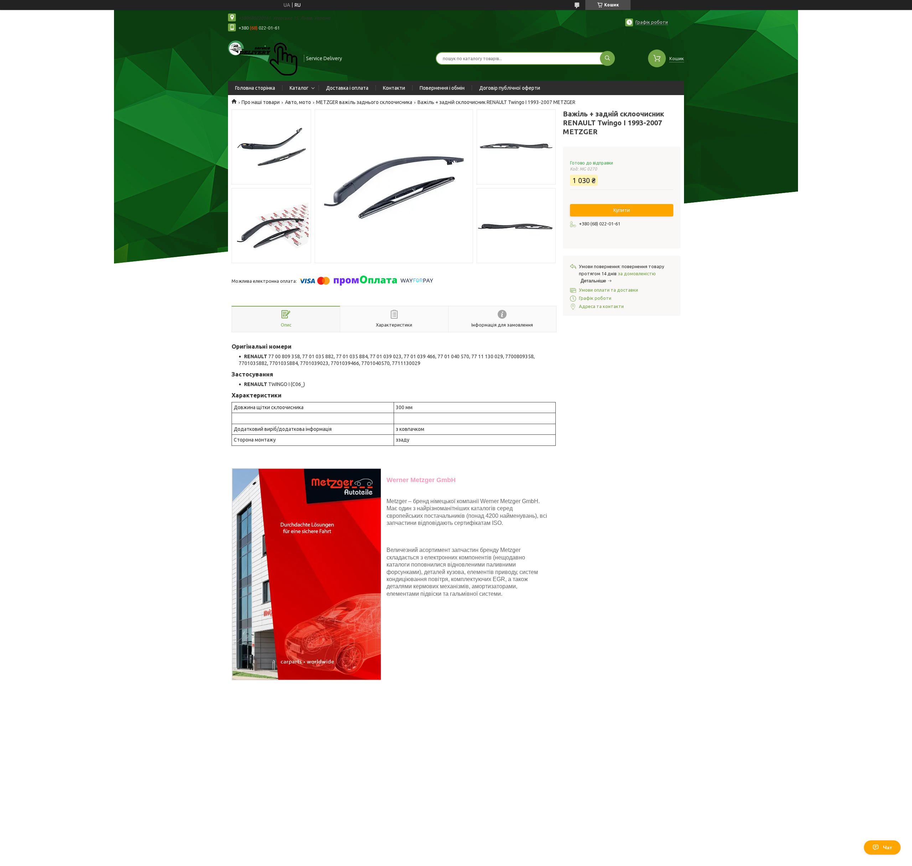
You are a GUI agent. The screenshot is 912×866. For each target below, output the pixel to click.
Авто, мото (298, 102)
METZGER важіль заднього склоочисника (364, 102)
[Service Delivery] (262, 57)
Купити (621, 210)
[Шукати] (607, 58)
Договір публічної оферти (509, 87)
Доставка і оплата (347, 87)
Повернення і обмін (442, 87)
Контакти (394, 87)
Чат (887, 847)
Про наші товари (261, 102)
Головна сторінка (255, 87)
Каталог (299, 87)
